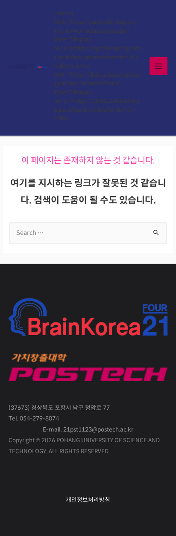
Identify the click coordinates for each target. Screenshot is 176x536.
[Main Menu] (158, 66)
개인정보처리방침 (88, 500)
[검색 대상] (87, 233)
